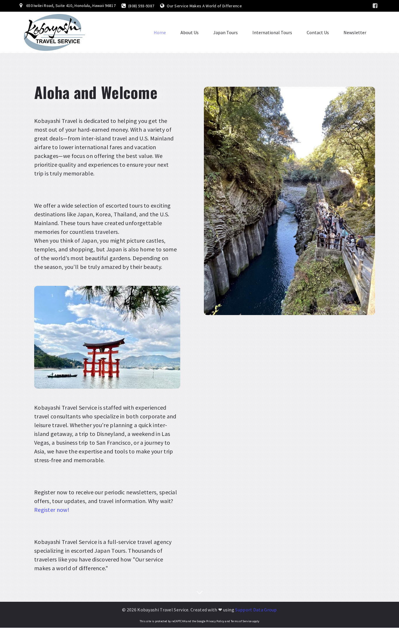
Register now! (51, 509)
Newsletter (355, 32)
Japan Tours (225, 32)
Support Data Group (256, 610)
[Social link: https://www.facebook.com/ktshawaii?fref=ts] (375, 5)
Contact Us (318, 32)
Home (160, 32)
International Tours (272, 32)
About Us (190, 32)
